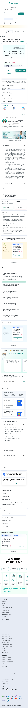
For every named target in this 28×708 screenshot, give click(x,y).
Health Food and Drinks (7, 638)
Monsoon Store (5, 628)
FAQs (3, 663)
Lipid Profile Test (14, 435)
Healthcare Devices (6, 634)
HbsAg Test (13, 431)
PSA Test (7, 429)
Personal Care (5, 624)
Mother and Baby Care (7, 644)
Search (21, 14)
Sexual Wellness (5, 626)
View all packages (13, 262)
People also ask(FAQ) (7, 514)
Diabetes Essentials (6, 640)
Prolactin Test (8, 440)
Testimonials (5, 523)
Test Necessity (5, 496)
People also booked (6, 520)
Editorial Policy (5, 669)
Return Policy (5, 681)
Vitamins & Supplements (7, 630)
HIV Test (6, 427)
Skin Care (4, 648)
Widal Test (16, 438)
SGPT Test (7, 431)
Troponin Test (8, 433)
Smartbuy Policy (5, 683)
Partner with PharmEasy (7, 607)
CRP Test (19, 431)
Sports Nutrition (5, 632)
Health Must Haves (6, 622)
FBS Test (12, 429)
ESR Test (14, 436)
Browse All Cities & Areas (7, 661)
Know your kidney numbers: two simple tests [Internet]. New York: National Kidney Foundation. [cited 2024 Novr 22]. (13, 232)
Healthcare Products (6, 614)
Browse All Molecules (6, 659)
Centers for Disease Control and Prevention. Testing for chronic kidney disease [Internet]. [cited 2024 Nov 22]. (14, 216)
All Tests (17, 39)
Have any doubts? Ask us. (8, 517)
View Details (17, 255)
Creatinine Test (18, 429)
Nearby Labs (5, 526)
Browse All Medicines (6, 657)
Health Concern (5, 652)
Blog (3, 605)
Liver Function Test (9, 438)
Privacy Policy (5, 671)
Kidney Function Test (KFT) (10, 41)
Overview (4, 493)
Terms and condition (6, 675)
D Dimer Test (7, 436)
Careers (3, 603)
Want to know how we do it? (9, 483)
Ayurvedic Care (5, 642)
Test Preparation (6, 499)
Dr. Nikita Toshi (15, 123)
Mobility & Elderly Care (7, 646)
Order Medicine (5, 612)
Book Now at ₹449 (20, 70)
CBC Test (7, 435)
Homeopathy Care (6, 636)
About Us (4, 601)
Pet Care (4, 650)
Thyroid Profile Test (14, 427)
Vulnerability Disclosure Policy (8, 673)
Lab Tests (8, 31)
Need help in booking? (9, 72)
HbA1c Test (14, 433)
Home (3, 39)
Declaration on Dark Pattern (8, 677)
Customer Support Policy (7, 679)
